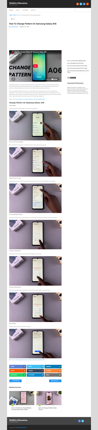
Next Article (54, 380)
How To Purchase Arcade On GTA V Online (77, 68)
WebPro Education (18, 3)
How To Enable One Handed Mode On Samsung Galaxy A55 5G (21, 408)
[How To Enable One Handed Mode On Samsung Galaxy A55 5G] (21, 398)
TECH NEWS (25, 10)
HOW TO (18, 10)
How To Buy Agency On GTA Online (75, 63)
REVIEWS (11, 10)
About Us (33, 10)
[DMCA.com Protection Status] (71, 79)
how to (13, 19)
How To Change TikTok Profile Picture (48, 408)
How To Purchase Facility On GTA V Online (77, 65)
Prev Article (16, 380)
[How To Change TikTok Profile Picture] (48, 398)
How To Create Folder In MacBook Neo (76, 60)
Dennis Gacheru (14, 26)
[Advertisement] (35, 39)
